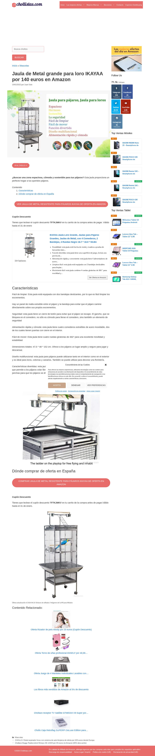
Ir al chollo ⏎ (21, 165)
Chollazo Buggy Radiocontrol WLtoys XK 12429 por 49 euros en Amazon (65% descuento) (50, 743)
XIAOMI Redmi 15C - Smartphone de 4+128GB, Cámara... (130, 172)
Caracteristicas (26, 190)
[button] (106, 365)
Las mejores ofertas (74, 5)
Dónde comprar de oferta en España (36, 194)
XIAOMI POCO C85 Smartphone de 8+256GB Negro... (130, 201)
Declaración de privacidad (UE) (125, 752)
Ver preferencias (96, 385)
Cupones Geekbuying (133, 5)
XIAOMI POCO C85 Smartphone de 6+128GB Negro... (130, 158)
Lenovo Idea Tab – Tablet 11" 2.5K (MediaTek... (130, 235)
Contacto (119, 5)
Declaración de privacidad (76, 391)
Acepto (57, 385)
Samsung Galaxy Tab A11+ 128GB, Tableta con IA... (129, 278)
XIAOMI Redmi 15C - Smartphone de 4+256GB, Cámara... (130, 186)
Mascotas (24, 65)
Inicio (63, 5)
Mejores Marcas (93, 5)
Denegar (75, 385)
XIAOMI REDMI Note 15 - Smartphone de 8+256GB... (130, 144)
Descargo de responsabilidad (60, 752)
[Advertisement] (77, 28)
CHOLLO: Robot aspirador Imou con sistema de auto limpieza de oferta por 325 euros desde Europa (54, 740)
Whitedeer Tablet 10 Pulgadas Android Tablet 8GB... (130, 221)
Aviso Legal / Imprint (93, 391)
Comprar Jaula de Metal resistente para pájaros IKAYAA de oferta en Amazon (61, 483)
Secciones (108, 5)
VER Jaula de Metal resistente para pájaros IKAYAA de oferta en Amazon (61, 204)
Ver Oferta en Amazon (97, 277)
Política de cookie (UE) (102, 752)
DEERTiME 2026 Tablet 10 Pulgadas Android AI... (130, 249)
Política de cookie (61, 391)
